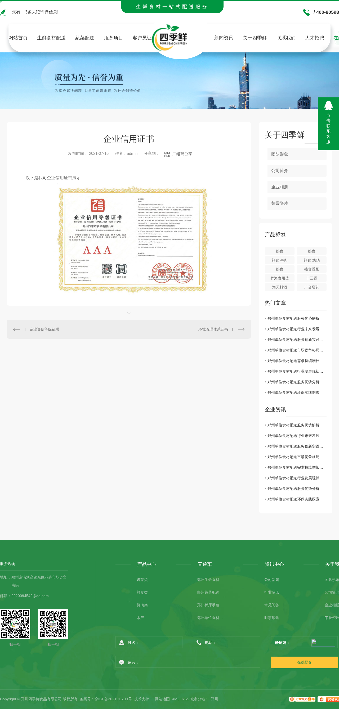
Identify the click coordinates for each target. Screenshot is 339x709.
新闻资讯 (223, 37)
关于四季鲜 (255, 37)
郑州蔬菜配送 (208, 592)
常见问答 (271, 605)
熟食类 (142, 592)
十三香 (311, 278)
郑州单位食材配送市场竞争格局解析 (297, 350)
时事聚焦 (271, 618)
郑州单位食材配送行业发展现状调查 (297, 371)
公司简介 (279, 170)
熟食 (279, 251)
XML (176, 699)
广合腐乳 (311, 287)
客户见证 (142, 37)
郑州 (214, 699)
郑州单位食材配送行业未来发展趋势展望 (297, 329)
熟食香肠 (311, 269)
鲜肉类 (142, 605)
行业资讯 (271, 592)
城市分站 (197, 699)
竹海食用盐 (279, 278)
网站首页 (18, 37)
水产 (140, 618)
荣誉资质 (279, 203)
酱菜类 (142, 579)
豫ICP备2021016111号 (113, 699)
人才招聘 (314, 37)
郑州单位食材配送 (210, 618)
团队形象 (279, 154)
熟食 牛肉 (280, 260)
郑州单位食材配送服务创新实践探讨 (297, 339)
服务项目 (113, 37)
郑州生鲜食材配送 (210, 579)
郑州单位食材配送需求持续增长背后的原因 (297, 361)
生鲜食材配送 (51, 37)
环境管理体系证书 (213, 329)
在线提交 (304, 662)
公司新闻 (271, 579)
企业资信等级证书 (44, 329)
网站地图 (162, 699)
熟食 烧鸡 (312, 260)
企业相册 (279, 187)
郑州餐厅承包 (208, 605)
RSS (185, 699)
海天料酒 (279, 287)
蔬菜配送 (84, 37)
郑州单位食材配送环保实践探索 (293, 392)
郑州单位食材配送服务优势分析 (293, 382)
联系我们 (286, 37)
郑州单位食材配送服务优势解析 (293, 318)
